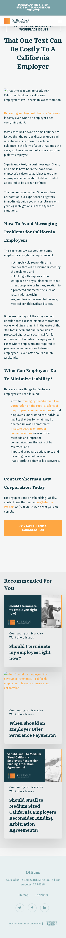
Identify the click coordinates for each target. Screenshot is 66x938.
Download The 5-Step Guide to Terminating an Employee (33, 7)
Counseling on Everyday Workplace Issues (33, 27)
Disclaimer (41, 895)
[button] (60, 21)
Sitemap (23, 895)
